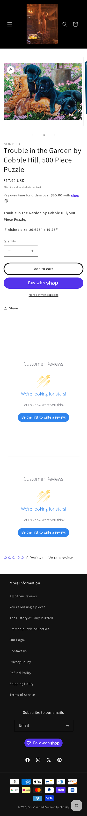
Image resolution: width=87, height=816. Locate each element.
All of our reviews (23, 596)
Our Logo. (17, 640)
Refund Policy (20, 673)
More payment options (43, 294)
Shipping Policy (22, 683)
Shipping (9, 187)
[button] (9, 24)
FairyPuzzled (36, 807)
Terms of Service (22, 694)
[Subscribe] (67, 725)
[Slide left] (33, 135)
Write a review (61, 558)
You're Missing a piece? (27, 607)
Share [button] (13, 308)
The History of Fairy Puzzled (31, 618)
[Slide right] (54, 135)
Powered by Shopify (56, 807)
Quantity (10, 241)
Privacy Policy (20, 662)
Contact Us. (19, 651)
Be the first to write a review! (43, 417)
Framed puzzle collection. (30, 629)
